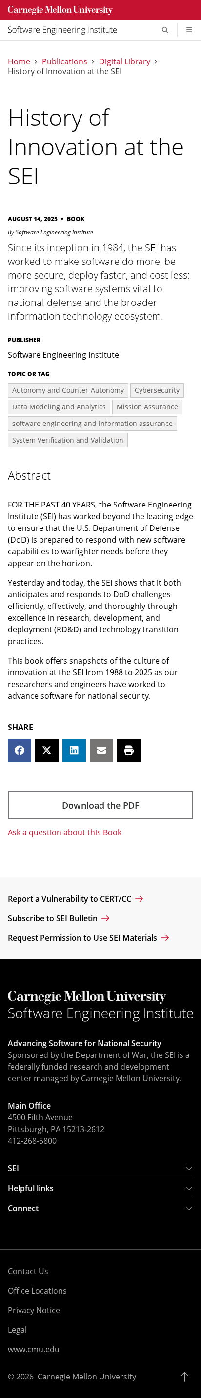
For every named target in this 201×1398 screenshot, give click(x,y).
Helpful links (31, 1188)
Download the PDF (101, 805)
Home (19, 61)
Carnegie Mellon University (87, 1376)
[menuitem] (66, 30)
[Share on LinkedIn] (74, 750)
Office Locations (37, 1290)
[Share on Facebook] (19, 750)
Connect (23, 1208)
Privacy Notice (34, 1310)
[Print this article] (129, 750)
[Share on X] (47, 750)
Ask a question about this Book (64, 832)
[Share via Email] (101, 750)
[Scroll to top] (187, 1376)
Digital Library (124, 61)
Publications (64, 61)
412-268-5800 (32, 1140)
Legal (17, 1329)
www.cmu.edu (34, 1349)
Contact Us (28, 1271)
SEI (13, 1168)
